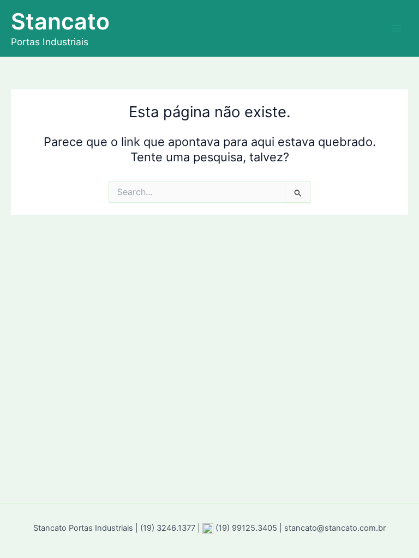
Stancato (60, 21)
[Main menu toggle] (396, 28)
